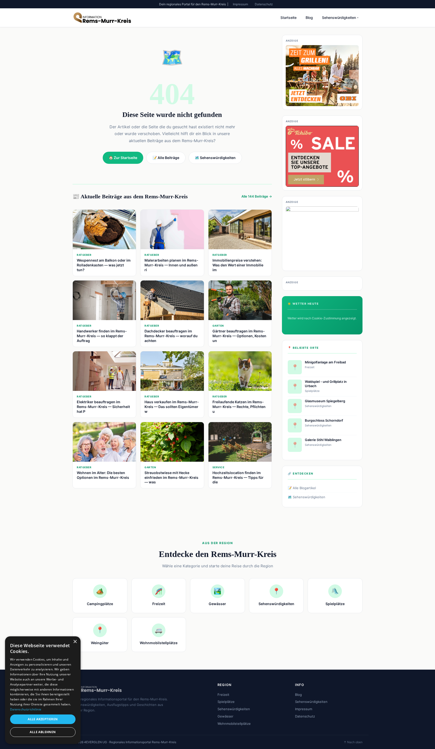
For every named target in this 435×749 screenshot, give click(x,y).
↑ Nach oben (353, 742)
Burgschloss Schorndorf (324, 420)
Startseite (288, 17)
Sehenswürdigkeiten (340, 17)
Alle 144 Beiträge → (256, 196)
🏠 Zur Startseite (123, 157)
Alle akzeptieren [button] (43, 719)
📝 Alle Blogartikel (302, 488)
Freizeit (223, 695)
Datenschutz (264, 4)
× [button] (75, 642)
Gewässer (225, 716)
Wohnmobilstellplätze (234, 724)
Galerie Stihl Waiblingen (323, 440)
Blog (309, 17)
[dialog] (43, 690)
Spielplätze (226, 702)
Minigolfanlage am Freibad (325, 362)
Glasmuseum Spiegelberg (325, 401)
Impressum (240, 4)
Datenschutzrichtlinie (25, 709)
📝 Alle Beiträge (166, 157)
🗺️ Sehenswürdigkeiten (306, 497)
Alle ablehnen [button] (43, 732)
